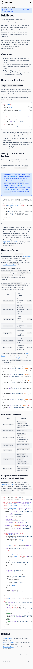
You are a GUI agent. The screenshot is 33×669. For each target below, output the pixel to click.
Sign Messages (7, 638)
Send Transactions (8, 642)
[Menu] (30, 2)
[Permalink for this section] (13, 54)
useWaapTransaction (10, 189)
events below (18, 185)
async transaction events (10, 242)
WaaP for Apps (5, 7)
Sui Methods (6, 662)
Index (28, 662)
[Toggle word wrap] (29, 104)
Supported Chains (8, 647)
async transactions (11, 176)
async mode (26, 256)
